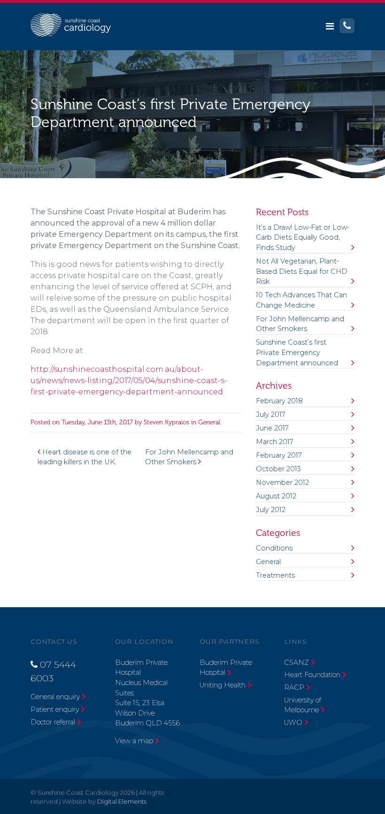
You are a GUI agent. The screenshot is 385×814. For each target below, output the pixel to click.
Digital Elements (121, 801)
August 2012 (276, 496)
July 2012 (270, 509)
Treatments (275, 575)
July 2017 (270, 414)
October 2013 (278, 469)
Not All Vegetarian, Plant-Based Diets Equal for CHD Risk (301, 271)
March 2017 (274, 441)
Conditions (274, 548)
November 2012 (282, 482)
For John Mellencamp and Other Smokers (300, 324)
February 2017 (279, 455)
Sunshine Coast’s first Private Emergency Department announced (297, 352)
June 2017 (272, 428)
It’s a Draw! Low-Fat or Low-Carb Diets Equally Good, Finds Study (302, 237)
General (209, 422)
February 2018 (279, 401)
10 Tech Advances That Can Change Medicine (301, 300)
